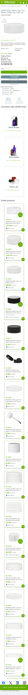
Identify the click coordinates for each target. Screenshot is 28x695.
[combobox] (12, 6)
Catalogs (16, 687)
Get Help (10, 687)
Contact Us (22, 687)
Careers (5, 687)
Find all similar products (8, 40)
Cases (2, 69)
